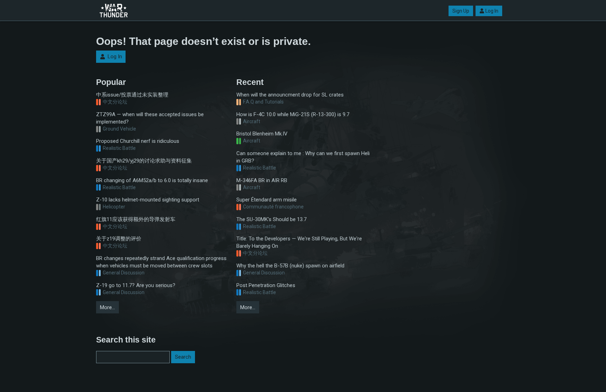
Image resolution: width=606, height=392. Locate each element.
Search (183, 357)
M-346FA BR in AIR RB (261, 180)
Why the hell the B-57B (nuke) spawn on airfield (290, 266)
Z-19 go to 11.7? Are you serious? (135, 285)
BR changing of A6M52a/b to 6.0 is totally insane (152, 180)
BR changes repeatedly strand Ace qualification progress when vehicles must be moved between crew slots (161, 262)
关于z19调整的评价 (118, 238)
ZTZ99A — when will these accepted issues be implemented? (150, 118)
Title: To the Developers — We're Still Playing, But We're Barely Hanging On (299, 242)
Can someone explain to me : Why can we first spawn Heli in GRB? (303, 157)
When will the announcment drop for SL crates (290, 95)
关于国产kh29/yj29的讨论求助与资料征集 (144, 161)
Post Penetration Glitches (265, 285)
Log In (491, 11)
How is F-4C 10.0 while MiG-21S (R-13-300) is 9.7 (292, 114)
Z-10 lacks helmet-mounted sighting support (147, 200)
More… (107, 307)
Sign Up (460, 11)
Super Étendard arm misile (266, 200)
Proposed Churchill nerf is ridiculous (137, 141)
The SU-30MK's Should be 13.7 (271, 219)
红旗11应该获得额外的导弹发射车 (135, 219)
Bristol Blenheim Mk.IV (262, 134)
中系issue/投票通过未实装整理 (132, 95)
